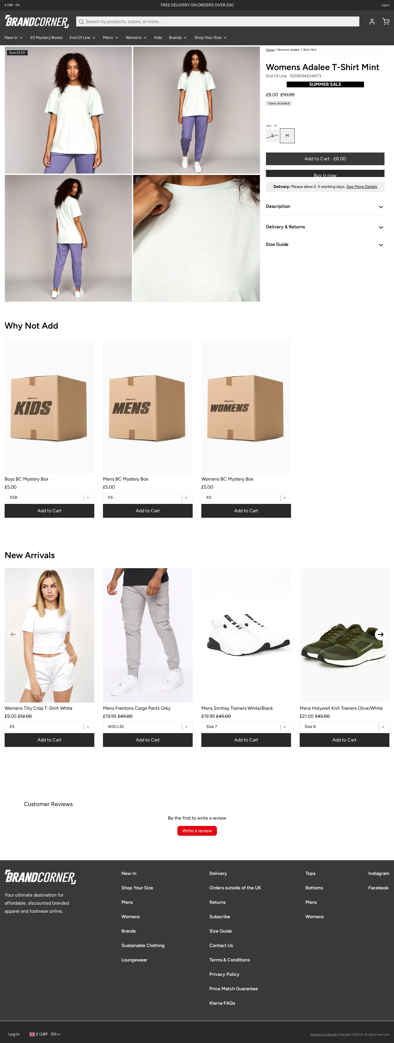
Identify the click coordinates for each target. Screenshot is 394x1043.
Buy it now (325, 175)
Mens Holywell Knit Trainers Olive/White (341, 708)
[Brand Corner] (37, 21)
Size (271, 126)
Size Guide (220, 931)
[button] (325, 159)
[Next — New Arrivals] (381, 634)
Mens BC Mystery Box (125, 479)
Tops (310, 873)
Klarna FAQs (222, 1003)
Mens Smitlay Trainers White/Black (237, 708)
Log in (385, 5)
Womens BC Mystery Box (227, 479)
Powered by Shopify (323, 1034)
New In (11, 37)
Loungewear (134, 960)
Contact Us (221, 945)
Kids (158, 37)
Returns (217, 902)
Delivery (218, 873)
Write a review (197, 830)
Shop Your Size (208, 37)
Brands (175, 37)
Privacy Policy (224, 974)
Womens (134, 37)
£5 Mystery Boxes (46, 37)
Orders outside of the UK (235, 887)
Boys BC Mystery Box (26, 479)
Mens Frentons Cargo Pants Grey (136, 708)
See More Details (361, 186)
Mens (108, 37)
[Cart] (383, 21)
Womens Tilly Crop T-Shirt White (38, 708)
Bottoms (314, 887)
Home (270, 50)
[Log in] (370, 21)
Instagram (378, 873)
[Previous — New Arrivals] (13, 634)
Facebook (378, 887)
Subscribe (219, 916)
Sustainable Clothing (143, 945)
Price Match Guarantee (233, 988)
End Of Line (80, 37)
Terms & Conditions (229, 960)
